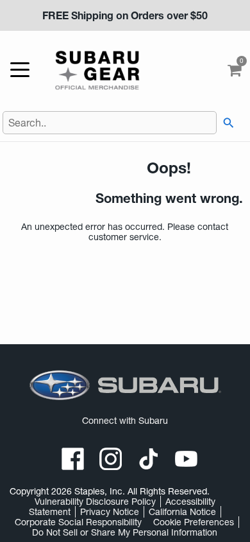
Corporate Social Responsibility (78, 522)
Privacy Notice (109, 512)
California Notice (182, 512)
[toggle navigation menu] (23, 70)
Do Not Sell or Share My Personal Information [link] (124, 532)
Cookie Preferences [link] (193, 522)
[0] (234, 73)
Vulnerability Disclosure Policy (95, 501)
